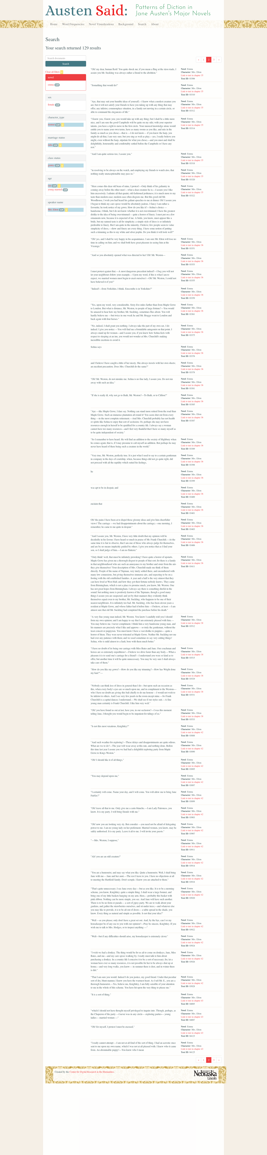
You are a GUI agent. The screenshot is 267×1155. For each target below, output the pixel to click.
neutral (51, 124)
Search (142, 24)
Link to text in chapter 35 (192, 75)
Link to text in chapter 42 (192, 732)
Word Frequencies (73, 24)
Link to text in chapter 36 (192, 245)
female (51, 104)
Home (53, 24)
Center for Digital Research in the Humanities (92, 1071)
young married (55, 189)
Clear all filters (53, 71)
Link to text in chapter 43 (192, 1000)
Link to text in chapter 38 (192, 622)
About (155, 24)
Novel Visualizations (101, 24)
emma (51, 84)
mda (50, 144)
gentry (51, 165)
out (49, 185)
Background (125, 24)
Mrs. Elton (53, 209)
